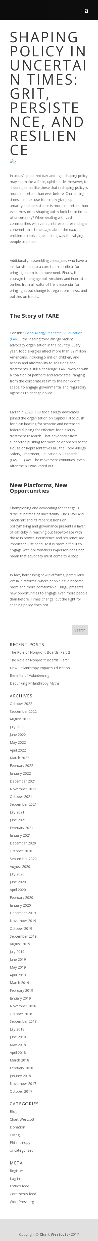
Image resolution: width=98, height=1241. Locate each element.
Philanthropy (20, 1142)
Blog (13, 1111)
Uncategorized (21, 1150)
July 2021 (17, 812)
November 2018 (23, 1006)
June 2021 (18, 820)
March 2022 (19, 757)
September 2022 (23, 711)
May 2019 (18, 967)
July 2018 (17, 1029)
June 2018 (18, 1037)
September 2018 (23, 1021)
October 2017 (21, 1091)
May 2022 (18, 742)
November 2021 (23, 789)
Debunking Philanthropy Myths (35, 683)
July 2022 (17, 726)
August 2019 (20, 943)
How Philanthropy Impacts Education (40, 667)
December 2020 (23, 843)
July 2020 (17, 874)
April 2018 (18, 1052)
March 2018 (19, 1060)
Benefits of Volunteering (29, 675)
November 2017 (23, 1083)
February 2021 (21, 827)
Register (16, 1170)
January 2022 (20, 773)
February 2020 (21, 897)
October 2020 (21, 850)
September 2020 (23, 858)
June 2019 (18, 959)
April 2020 (18, 889)
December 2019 (23, 912)
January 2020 (20, 905)
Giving (15, 1134)
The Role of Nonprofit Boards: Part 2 (40, 652)
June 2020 (18, 881)
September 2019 (23, 936)
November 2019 (23, 920)
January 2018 (20, 1075)
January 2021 (20, 835)
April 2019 (18, 975)
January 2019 (20, 998)
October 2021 (21, 796)
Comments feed (23, 1193)
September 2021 (23, 804)
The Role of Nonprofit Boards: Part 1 (40, 660)
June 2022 (18, 734)
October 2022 (21, 703)
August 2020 (20, 866)
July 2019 (17, 951)
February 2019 (21, 990)
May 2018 (18, 1044)
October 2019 (21, 928)
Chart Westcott (22, 1119)
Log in (15, 1178)
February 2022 (21, 765)
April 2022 (18, 750)
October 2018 (21, 1013)
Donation (17, 1127)
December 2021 (23, 781)
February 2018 (21, 1068)
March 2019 (19, 982)
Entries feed (19, 1186)
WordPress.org (22, 1201)
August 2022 (20, 719)
